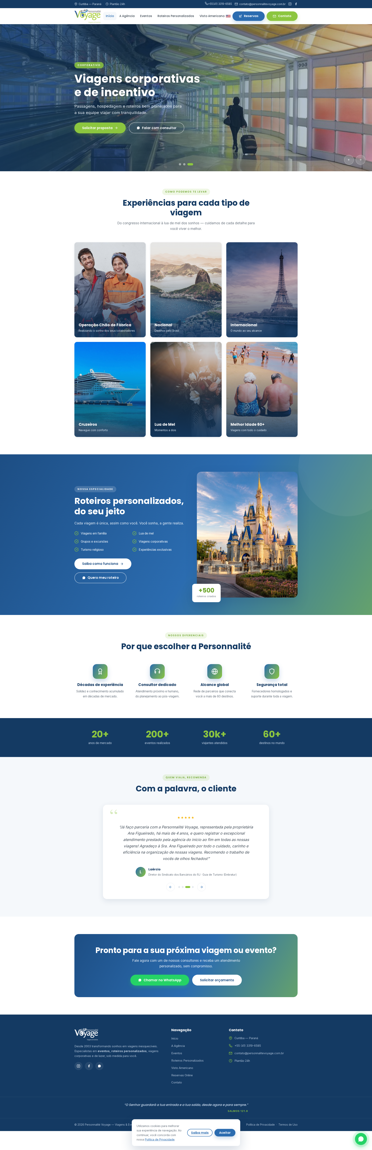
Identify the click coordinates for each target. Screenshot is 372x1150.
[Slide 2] (188, 164)
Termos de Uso (288, 1109)
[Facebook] (296, 4)
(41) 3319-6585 (220, 3)
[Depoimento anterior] (170, 871)
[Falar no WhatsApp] (361, 1139)
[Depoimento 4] (193, 872)
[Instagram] (290, 4)
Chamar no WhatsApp (162, 964)
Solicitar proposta (97, 128)
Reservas (251, 16)
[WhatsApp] (99, 1050)
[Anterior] (349, 160)
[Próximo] (360, 160)
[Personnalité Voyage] (87, 16)
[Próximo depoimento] (201, 871)
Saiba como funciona (100, 563)
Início (110, 16)
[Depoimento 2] (183, 872)
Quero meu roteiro (103, 577)
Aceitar (225, 1133)
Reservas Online (182, 1059)
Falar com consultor (159, 128)
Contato (284, 16)
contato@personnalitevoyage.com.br (259, 1038)
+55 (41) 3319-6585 (247, 1030)
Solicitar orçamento (217, 964)
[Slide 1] (182, 164)
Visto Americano (212, 16)
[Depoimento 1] (179, 872)
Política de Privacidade (260, 1109)
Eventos (146, 16)
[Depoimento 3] (187, 872)
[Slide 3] (192, 164)
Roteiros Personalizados (176, 16)
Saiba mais (200, 1133)
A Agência (127, 16)
